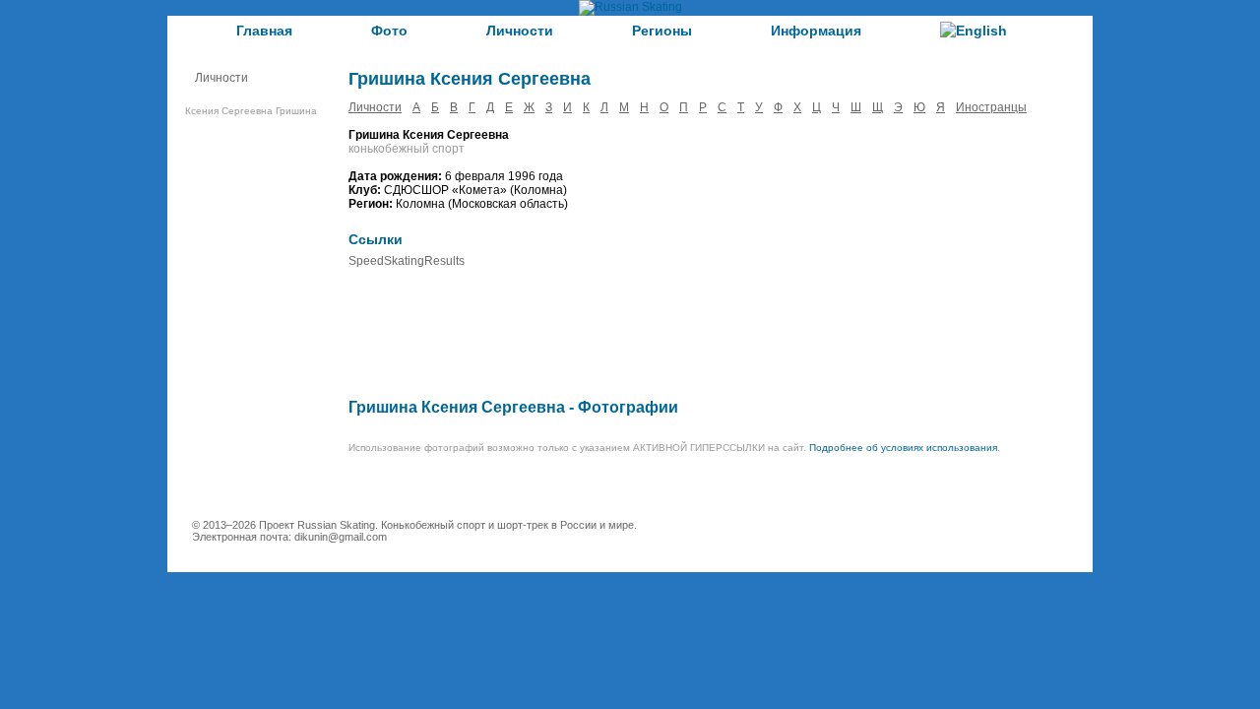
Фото (389, 30)
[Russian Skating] (630, 7)
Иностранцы (991, 107)
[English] (973, 30)
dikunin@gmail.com (340, 537)
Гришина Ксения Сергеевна (456, 407)
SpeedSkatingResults (406, 261)
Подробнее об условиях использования (903, 447)
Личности (519, 30)
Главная (264, 30)
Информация (816, 30)
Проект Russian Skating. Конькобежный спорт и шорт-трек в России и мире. (448, 525)
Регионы (662, 30)
